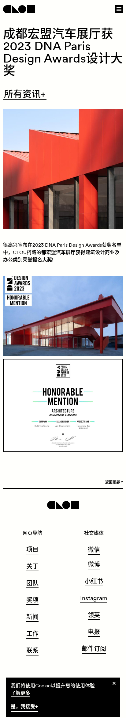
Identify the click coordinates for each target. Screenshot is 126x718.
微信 (94, 549)
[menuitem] (32, 550)
